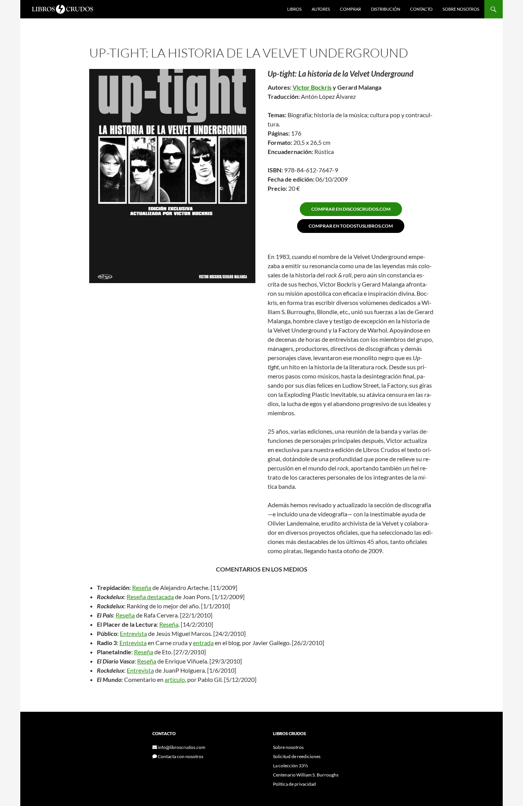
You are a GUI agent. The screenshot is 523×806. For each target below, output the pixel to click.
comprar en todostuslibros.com (351, 226)
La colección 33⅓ (290, 765)
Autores (321, 9)
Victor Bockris (312, 87)
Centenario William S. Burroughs (305, 775)
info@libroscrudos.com (181, 747)
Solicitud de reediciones (296, 756)
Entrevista (133, 633)
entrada (203, 642)
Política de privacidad (294, 784)
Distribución (385, 9)
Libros (294, 9)
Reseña (141, 587)
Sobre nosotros (461, 9)
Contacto (421, 9)
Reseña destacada (150, 596)
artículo (175, 679)
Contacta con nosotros (180, 756)
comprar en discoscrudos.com (351, 209)
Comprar (350, 9)
